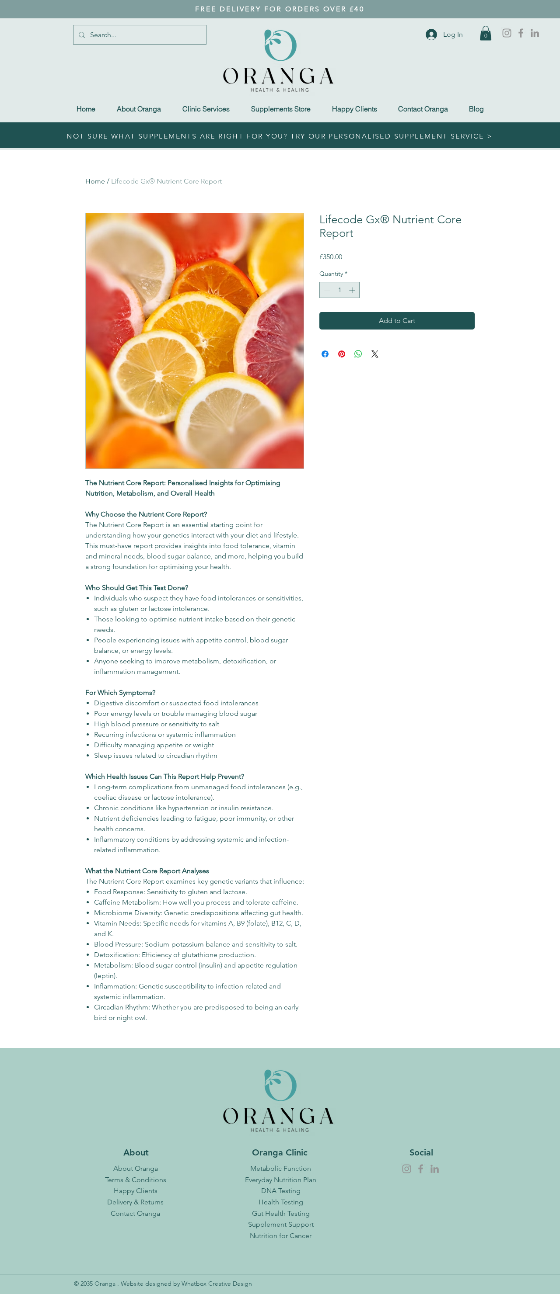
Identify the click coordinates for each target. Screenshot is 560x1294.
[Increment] (352, 290)
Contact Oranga (135, 1213)
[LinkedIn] (535, 33)
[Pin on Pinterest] (341, 354)
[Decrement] (326, 290)
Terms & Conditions (135, 1180)
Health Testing (281, 1202)
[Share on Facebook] (325, 354)
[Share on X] (375, 354)
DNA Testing (281, 1190)
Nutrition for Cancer (281, 1236)
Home (95, 181)
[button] (486, 33)
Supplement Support (281, 1224)
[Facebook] (521, 33)
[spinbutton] (339, 290)
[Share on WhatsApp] (358, 354)
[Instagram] (507, 33)
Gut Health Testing (281, 1213)
